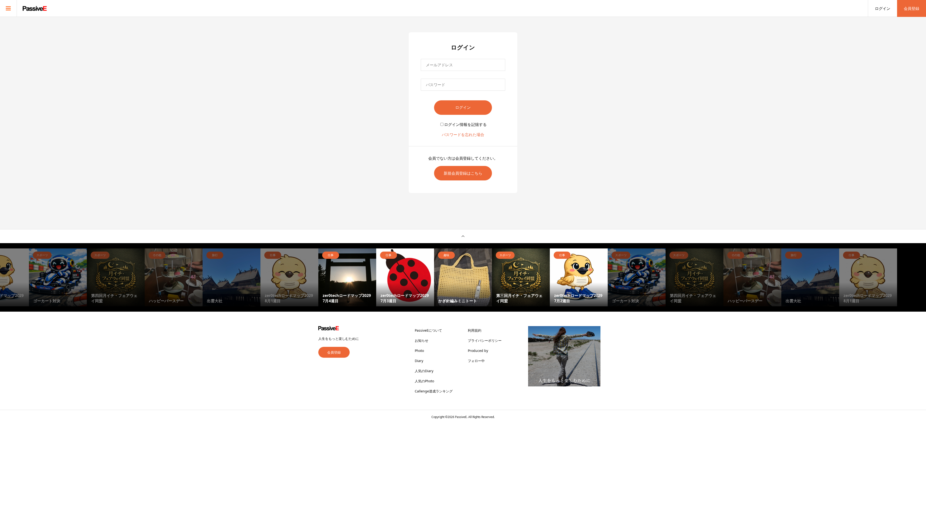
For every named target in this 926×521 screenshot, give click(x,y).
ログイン (882, 8)
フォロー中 (476, 360)
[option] (58, 277)
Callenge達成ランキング (434, 391)
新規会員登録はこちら (463, 173)
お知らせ (421, 340)
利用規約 (474, 330)
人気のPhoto (424, 381)
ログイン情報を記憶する (465, 124)
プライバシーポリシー (485, 340)
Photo (419, 350)
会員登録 (911, 8)
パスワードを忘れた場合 (463, 134)
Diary (419, 360)
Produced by (478, 350)
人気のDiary (424, 371)
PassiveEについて (428, 330)
